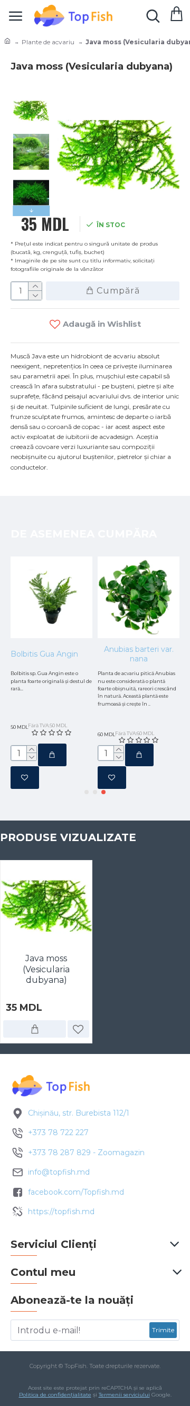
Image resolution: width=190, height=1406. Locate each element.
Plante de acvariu (48, 42)
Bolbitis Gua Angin (44, 654)
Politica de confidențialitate (55, 1394)
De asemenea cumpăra (84, 534)
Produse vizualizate (68, 837)
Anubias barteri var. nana (139, 654)
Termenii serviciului (124, 1394)
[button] (31, 96)
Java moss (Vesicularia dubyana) (46, 969)
